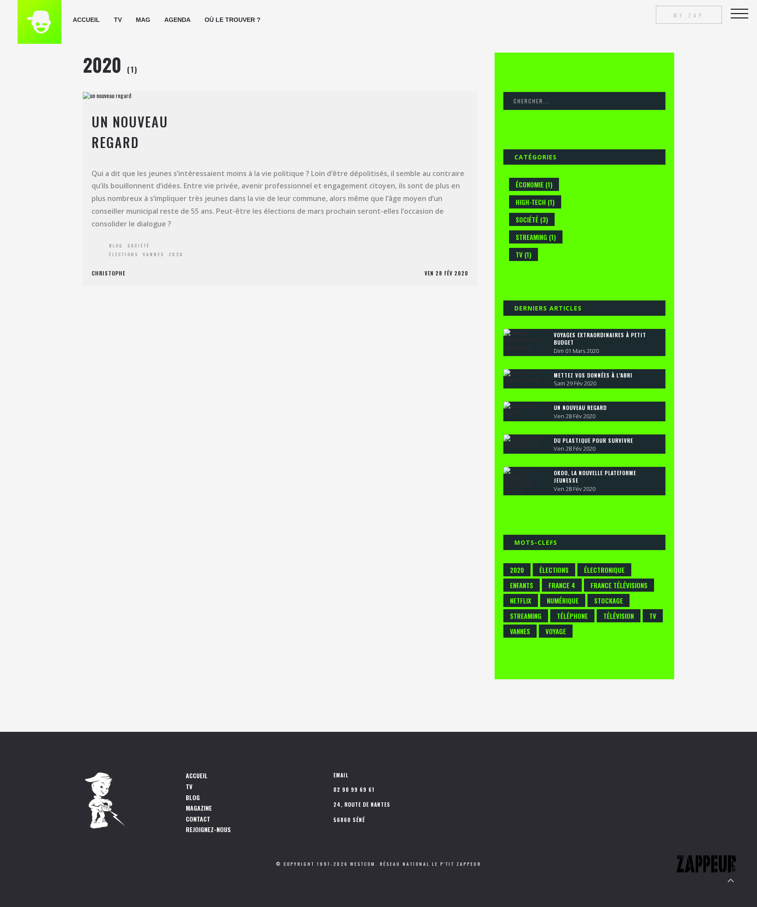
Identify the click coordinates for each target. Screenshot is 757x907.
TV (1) (523, 254)
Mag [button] (143, 19)
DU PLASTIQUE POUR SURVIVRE (593, 440)
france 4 (561, 585)
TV (189, 786)
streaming (525, 616)
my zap (688, 14)
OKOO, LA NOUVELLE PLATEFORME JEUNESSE (595, 476)
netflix (520, 600)
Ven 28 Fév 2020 (446, 273)
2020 (176, 254)
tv (652, 616)
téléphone (572, 616)
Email (340, 775)
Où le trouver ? (233, 19)
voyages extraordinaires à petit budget (600, 338)
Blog (116, 245)
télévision (618, 616)
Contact (198, 818)
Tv (118, 19)
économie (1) (534, 184)
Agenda (177, 19)
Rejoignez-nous (208, 829)
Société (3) (532, 219)
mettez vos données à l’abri (593, 375)
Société (138, 245)
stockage (608, 600)
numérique (563, 600)
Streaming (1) (536, 237)
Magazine (199, 807)
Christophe (108, 273)
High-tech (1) (535, 202)
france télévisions (619, 585)
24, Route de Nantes (361, 804)
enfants (521, 585)
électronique (604, 570)
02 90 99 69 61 (354, 789)
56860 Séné (349, 819)
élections (123, 254)
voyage (555, 631)
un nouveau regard (580, 407)
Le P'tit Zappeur (456, 864)
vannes (153, 254)
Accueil (86, 19)
